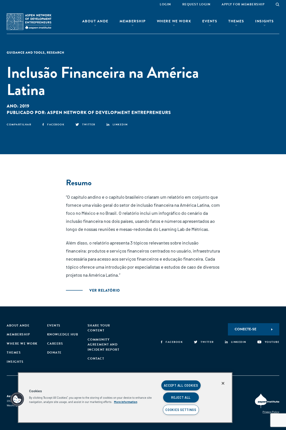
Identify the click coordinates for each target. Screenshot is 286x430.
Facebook (55, 124)
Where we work (22, 343)
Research (55, 52)
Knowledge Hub (62, 334)
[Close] (223, 383)
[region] (125, 397)
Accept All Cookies (181, 385)
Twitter (88, 124)
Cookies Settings (180, 410)
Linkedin (120, 124)
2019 (24, 106)
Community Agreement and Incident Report (104, 344)
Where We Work (174, 21)
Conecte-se (245, 329)
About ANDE (95, 21)
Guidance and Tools (26, 52)
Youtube (272, 342)
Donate (54, 352)
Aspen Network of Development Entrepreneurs (109, 112)
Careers (55, 343)
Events (209, 21)
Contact (96, 358)
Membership (133, 21)
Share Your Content (99, 328)
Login (165, 4)
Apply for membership (243, 4)
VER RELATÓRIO (104, 290)
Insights (264, 21)
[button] (17, 399)
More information (125, 402)
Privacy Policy (271, 411)
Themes (236, 21)
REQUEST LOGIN (196, 4)
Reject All (181, 397)
